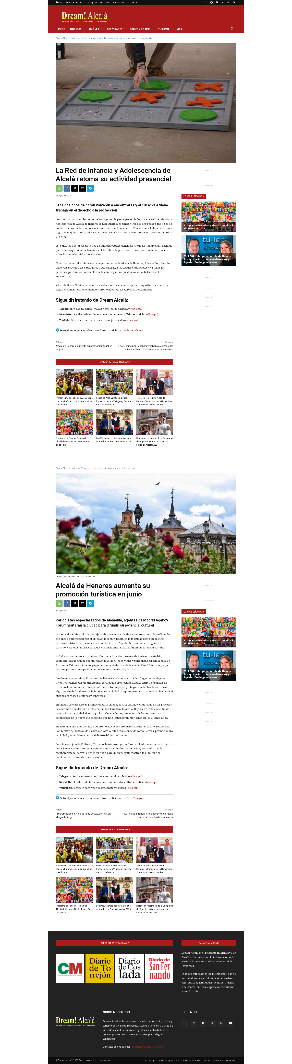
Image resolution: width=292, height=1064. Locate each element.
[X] (222, 2)
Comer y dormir (140, 29)
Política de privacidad (169, 1060)
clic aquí (136, 308)
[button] (232, 29)
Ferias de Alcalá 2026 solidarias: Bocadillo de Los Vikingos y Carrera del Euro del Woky (113, 401)
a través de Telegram (132, 330)
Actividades (114, 29)
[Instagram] (211, 2)
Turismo (163, 29)
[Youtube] (233, 2)
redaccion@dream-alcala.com (147, 1046)
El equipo (92, 2)
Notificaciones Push (213, 1060)
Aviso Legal (150, 1060)
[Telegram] (217, 2)
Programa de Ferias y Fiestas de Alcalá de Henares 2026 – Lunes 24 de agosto (73, 441)
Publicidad (105, 2)
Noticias (75, 29)
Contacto (133, 2)
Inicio (61, 29)
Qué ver (94, 29)
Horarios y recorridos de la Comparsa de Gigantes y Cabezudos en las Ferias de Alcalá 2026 (154, 441)
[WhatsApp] (228, 2)
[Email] (82, 188)
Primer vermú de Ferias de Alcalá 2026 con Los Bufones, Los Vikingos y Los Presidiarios (74, 401)
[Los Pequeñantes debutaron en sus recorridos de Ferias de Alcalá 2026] (114, 422)
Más (179, 29)
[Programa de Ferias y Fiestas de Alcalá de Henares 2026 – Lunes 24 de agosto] (74, 422)
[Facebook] (205, 2)
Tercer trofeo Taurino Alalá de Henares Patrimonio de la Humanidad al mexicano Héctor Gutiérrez (154, 401)
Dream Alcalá (62, 38)
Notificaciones (119, 2)
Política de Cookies (192, 1060)
